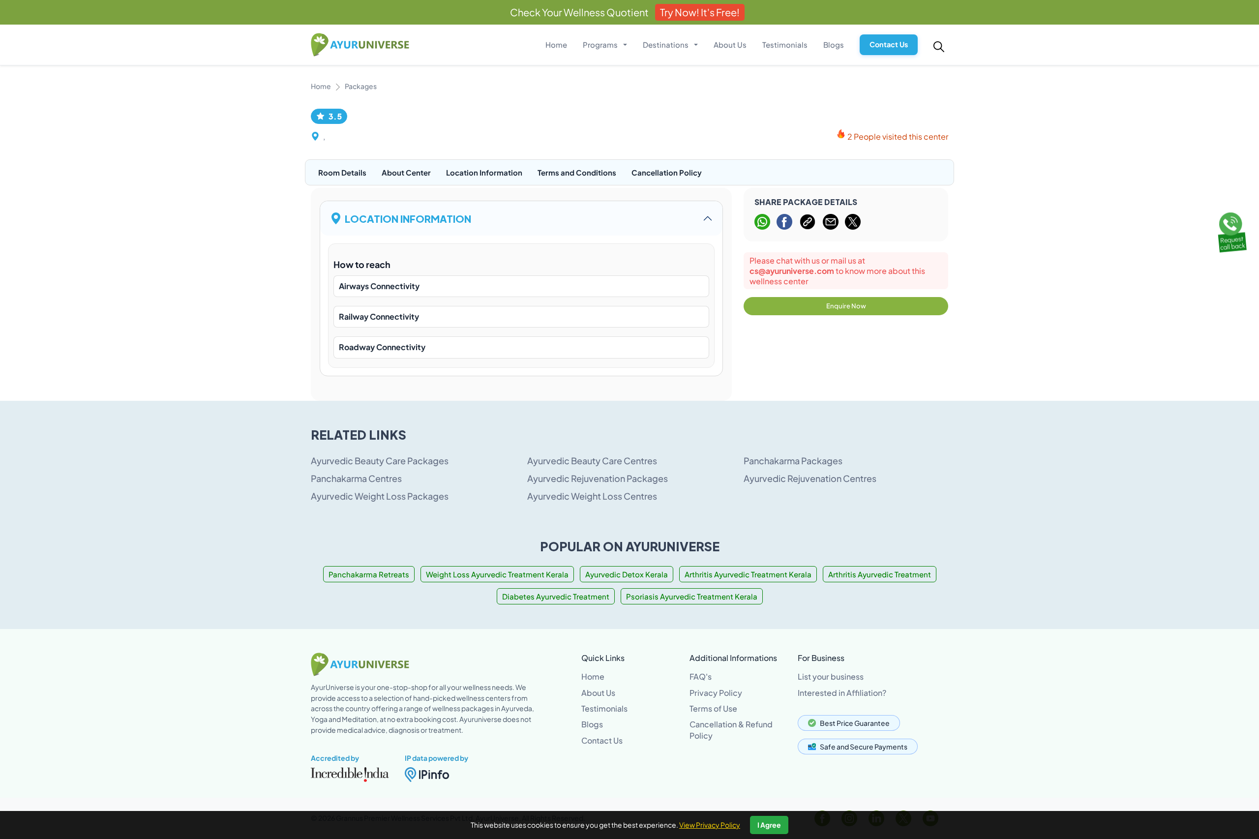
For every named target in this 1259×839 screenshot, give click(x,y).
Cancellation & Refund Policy (731, 729)
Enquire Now (846, 306)
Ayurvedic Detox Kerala (626, 574)
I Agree (769, 824)
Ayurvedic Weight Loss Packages (380, 496)
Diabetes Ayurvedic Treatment (555, 596)
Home (556, 44)
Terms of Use (713, 708)
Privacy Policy (715, 693)
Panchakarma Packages (793, 460)
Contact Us (888, 44)
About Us (730, 44)
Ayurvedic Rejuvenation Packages (597, 478)
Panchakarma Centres (356, 478)
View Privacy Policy (709, 824)
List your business (831, 676)
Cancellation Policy (666, 172)
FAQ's (700, 676)
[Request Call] (1231, 230)
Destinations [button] (666, 44)
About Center (406, 172)
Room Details (342, 172)
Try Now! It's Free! (700, 12)
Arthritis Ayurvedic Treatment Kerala (748, 574)
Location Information (484, 172)
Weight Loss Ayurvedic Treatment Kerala (497, 574)
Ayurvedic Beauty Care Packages (380, 460)
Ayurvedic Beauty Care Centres (592, 460)
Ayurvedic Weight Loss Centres (592, 496)
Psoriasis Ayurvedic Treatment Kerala (691, 596)
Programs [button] (601, 44)
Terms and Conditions (577, 172)
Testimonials (785, 44)
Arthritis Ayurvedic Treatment (879, 574)
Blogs (833, 44)
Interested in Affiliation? (842, 693)
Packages (361, 86)
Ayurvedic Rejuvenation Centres (810, 478)
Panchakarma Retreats (369, 574)
